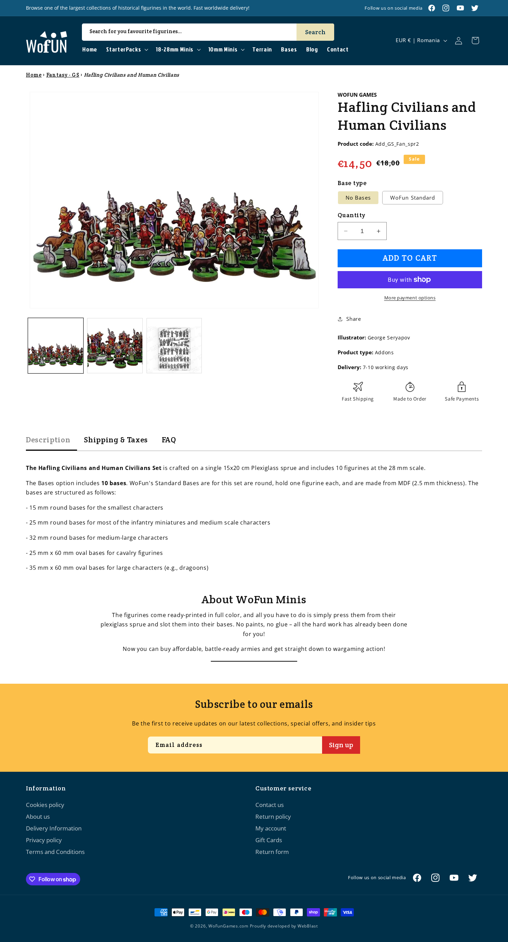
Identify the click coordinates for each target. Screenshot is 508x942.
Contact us (269, 805)
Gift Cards (268, 840)
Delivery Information (54, 828)
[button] (126, 49)
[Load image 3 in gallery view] (174, 346)
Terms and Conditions (55, 852)
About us (38, 816)
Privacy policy (44, 840)
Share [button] (353, 319)
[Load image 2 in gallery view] (115, 346)
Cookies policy (45, 805)
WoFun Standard (412, 197)
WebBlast (308, 926)
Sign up (341, 744)
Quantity (351, 215)
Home (34, 74)
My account (270, 828)
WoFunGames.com (228, 926)
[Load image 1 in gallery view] (56, 346)
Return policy (273, 816)
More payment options (410, 298)
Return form (272, 852)
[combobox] (208, 32)
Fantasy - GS (62, 74)
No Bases (358, 197)
